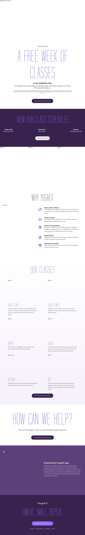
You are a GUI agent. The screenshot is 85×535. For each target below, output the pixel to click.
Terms (53, 528)
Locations (31, 3)
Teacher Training (70, 3)
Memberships (46, 3)
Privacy (32, 528)
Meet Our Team (42, 138)
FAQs (38, 3)
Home (24, 3)
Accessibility (39, 528)
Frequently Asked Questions (42, 437)
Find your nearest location (42, 101)
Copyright (47, 528)
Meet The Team (58, 3)
